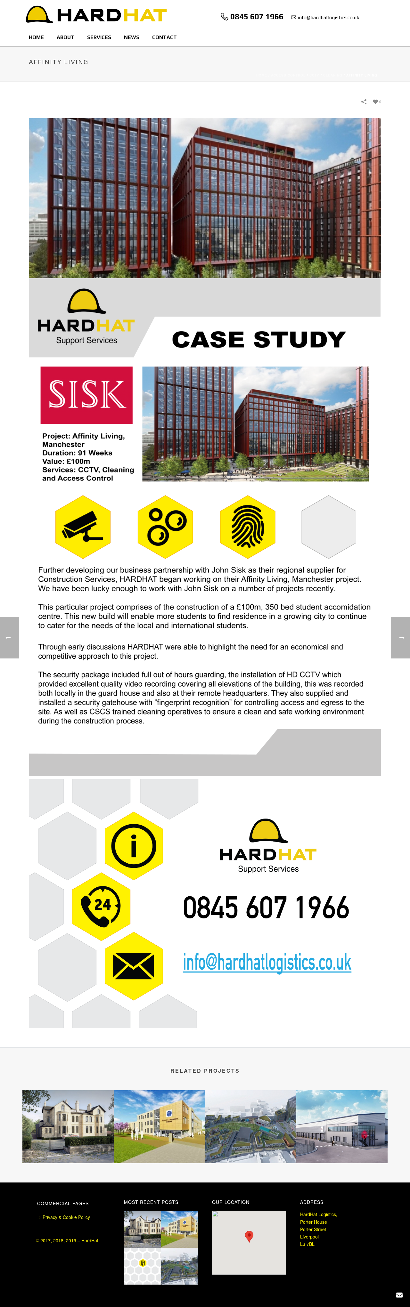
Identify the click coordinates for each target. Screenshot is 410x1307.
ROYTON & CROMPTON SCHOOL (159, 1146)
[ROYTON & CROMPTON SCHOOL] (159, 1115)
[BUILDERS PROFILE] (150, 1263)
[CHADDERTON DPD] (342, 1115)
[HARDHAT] (96, 14)
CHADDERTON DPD (342, 1146)
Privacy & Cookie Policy (66, 1217)
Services (99, 37)
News (131, 37)
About (65, 37)
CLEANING (332, 75)
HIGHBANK (68, 1146)
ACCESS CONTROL (288, 75)
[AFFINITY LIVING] (205, 197)
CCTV (314, 75)
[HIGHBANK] (68, 1115)
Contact (164, 37)
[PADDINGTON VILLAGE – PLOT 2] (250, 1115)
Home (36, 37)
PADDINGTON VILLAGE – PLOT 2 (251, 1139)
